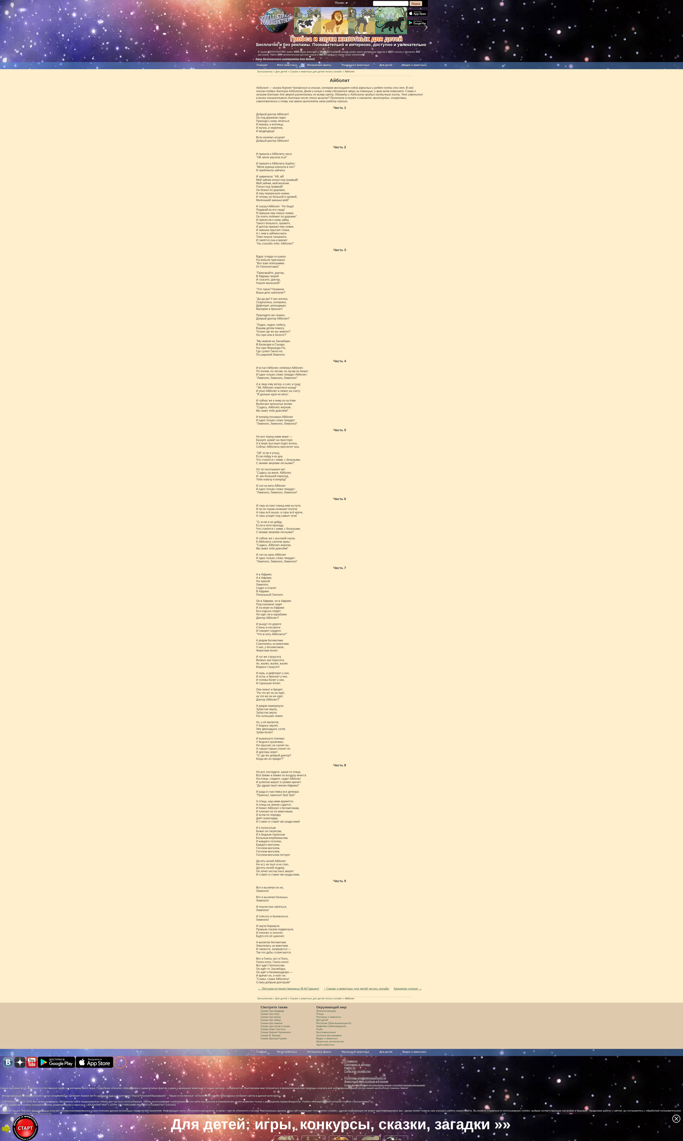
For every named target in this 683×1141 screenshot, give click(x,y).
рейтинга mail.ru (106, 1095)
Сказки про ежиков (271, 1023)
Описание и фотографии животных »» (341, 1124)
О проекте (351, 1061)
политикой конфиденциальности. (32, 1113)
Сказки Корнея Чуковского (276, 1032)
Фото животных (287, 64)
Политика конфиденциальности (365, 1078)
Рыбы (319, 1029)
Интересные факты (319, 64)
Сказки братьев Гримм (274, 1038)
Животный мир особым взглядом (366, 1081)
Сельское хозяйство (357, 1071)
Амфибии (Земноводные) (331, 1026)
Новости (349, 1068)
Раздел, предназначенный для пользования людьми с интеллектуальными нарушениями (384, 1085)
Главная (262, 64)
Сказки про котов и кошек (275, 1026)
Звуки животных (325, 1044)
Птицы (320, 1013)
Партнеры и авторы (357, 1064)
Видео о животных (414, 64)
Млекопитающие (326, 1010)
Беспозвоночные (326, 1032)
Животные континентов (329, 1041)
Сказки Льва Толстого (273, 1029)
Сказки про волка (271, 1016)
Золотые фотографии (329, 1035)
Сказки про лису (270, 1013)
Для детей (386, 64)
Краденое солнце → (408, 988)
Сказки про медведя (272, 1010)
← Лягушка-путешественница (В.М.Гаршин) (288, 988)
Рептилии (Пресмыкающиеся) (333, 1023)
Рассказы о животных (355, 64)
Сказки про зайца (271, 1019)
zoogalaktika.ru (40, 1110)
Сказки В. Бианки (270, 1035)
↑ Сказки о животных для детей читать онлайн (356, 988)
